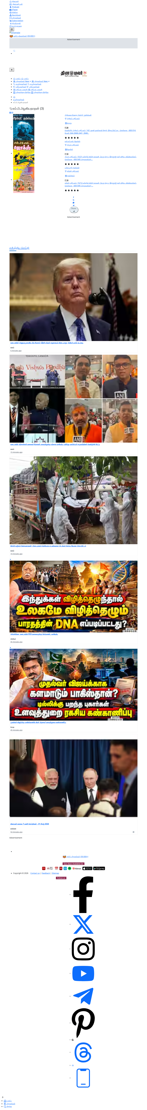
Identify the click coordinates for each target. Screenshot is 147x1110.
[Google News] (73, 1039)
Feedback (46, 873)
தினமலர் (15, 1)
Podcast (15, 7)
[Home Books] (14, 97)
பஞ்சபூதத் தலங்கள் (72, 167)
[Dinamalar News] (73, 297)
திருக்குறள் (16, 23)
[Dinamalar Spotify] (69, 868)
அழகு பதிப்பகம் (73, 145)
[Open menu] (11, 29)
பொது (69, 123)
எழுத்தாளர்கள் (18, 99)
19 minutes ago (16, 554)
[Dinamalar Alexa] (65, 868)
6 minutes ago (15, 350)
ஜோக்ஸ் (70, 149)
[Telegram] (83, 996)
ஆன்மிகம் (71, 175)
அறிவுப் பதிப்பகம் (73, 118)
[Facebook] (83, 894)
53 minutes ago (16, 832)
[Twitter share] (73, 199)
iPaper (15, 9)
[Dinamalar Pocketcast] (77, 868)
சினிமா (15, 12)
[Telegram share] (73, 205)
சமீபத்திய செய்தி (19, 248)
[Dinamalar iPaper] (50, 868)
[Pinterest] (83, 1023)
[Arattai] (73, 1065)
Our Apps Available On (73, 863)
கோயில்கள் (16, 15)
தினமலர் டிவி (17, 4)
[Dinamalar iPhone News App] (61, 868)
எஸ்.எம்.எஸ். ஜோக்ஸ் (72, 141)
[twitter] (83, 924)
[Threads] (83, 1052)
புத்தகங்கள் (16, 18)
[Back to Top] (2, 1097)
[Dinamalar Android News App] (43, 868)
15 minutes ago (16, 452)
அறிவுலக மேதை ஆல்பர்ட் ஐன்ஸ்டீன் (78, 115)
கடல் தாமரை (17, 26)
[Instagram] (83, 949)
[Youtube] (83, 973)
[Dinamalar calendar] (56, 868)
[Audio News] (134, 832)
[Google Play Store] (99, 868)
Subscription (17, 20)
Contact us (35, 873)
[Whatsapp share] (73, 202)
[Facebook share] (73, 197)
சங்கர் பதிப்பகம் (73, 171)
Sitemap (55, 873)
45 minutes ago (16, 642)
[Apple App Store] (87, 868)
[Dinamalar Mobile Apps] (83, 1078)
